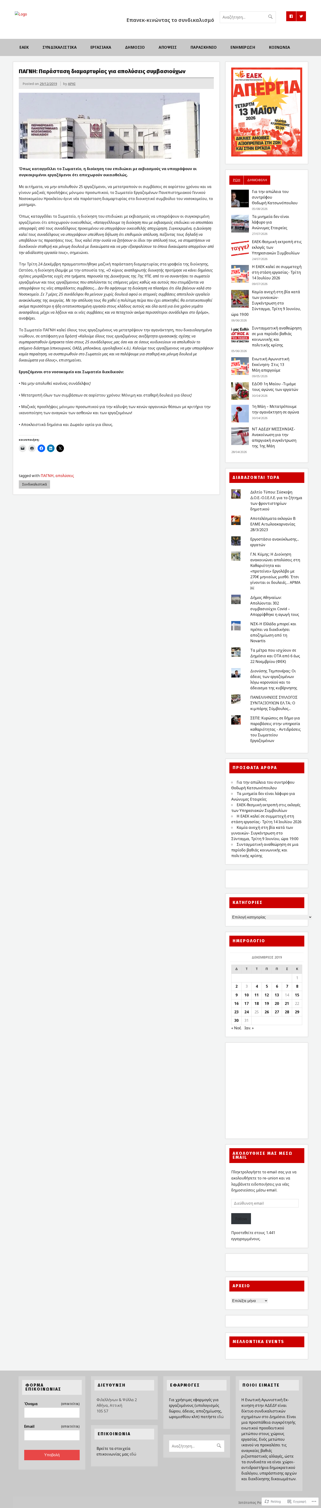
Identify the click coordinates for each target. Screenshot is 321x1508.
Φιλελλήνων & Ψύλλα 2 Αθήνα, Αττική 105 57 (117, 1405)
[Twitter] (301, 16)
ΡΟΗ (236, 180)
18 (256, 1003)
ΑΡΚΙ (71, 83)
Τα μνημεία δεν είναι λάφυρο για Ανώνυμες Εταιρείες (270, 222)
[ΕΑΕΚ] (21, 14)
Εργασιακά (100, 47)
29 (297, 1012)
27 (277, 1012)
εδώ (133, 1454)
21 (287, 1003)
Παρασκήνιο (204, 47)
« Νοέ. (236, 1028)
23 (236, 1012)
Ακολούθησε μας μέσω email (263, 1155)
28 (287, 1012)
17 (246, 1003)
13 (277, 995)
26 (267, 1012)
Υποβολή (52, 1455)
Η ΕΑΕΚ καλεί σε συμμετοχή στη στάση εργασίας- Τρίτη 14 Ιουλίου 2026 (276, 272)
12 (267, 995)
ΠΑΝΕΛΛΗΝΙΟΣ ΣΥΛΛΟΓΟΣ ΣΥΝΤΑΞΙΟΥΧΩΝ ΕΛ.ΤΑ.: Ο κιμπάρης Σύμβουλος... (274, 703)
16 (236, 1003)
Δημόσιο (135, 47)
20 (277, 1003)
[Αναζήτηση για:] (248, 17)
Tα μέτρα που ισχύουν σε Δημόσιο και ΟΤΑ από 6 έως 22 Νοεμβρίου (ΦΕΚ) (275, 656)
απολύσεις (64, 475)
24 (246, 1012)
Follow (241, 1218)
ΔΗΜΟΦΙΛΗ (257, 180)
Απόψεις (168, 47)
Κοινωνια (279, 47)
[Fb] (291, 16)
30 (236, 1020)
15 (297, 995)
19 (267, 1003)
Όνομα (52, 1403)
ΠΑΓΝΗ (47, 475)
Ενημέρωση (243, 47)
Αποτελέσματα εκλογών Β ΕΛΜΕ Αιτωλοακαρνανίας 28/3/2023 (273, 524)
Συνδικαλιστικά (60, 47)
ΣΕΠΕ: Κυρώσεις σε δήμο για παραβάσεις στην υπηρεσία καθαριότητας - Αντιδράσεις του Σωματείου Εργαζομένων (275, 729)
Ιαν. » (249, 1028)
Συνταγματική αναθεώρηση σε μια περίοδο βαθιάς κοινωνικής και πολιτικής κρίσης (264, 850)
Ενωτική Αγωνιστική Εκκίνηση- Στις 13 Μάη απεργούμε (270, 364)
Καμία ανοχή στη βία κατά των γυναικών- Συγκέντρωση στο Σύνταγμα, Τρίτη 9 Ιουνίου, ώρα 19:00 (266, 303)
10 (246, 995)
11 (256, 995)
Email (52, 1426)
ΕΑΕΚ (24, 47)
